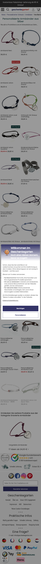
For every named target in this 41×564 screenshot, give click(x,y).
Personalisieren (20, 315)
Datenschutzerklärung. (10, 300)
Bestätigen (20, 308)
